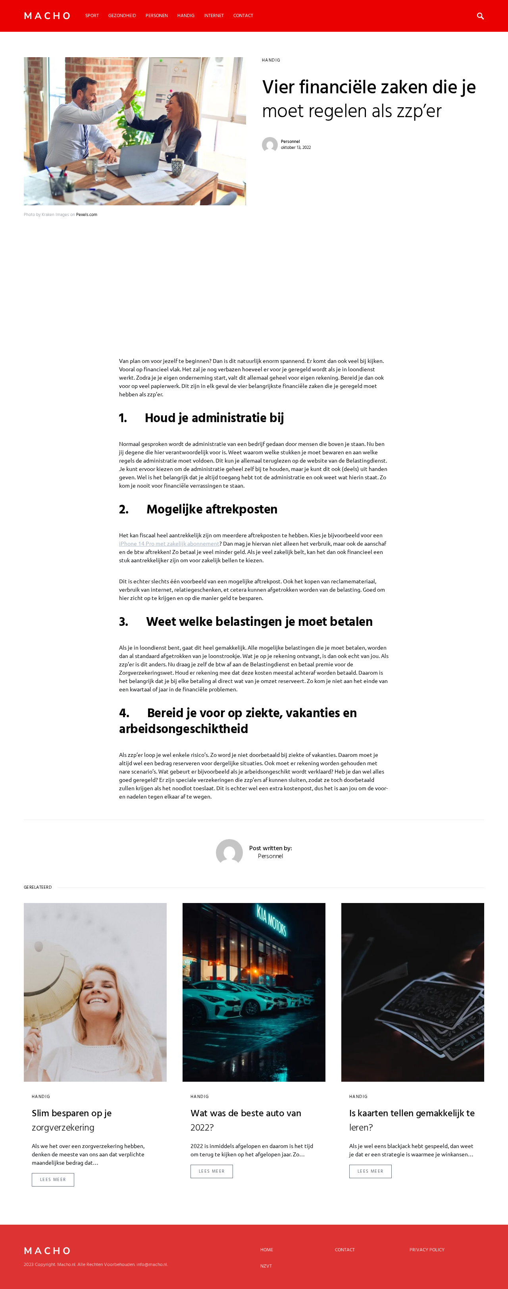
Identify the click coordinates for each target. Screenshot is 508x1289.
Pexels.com (86, 214)
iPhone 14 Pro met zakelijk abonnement (169, 543)
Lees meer (53, 1179)
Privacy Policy (427, 1250)
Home (266, 1250)
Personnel (290, 141)
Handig (271, 60)
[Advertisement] (254, 278)
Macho (48, 16)
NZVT (266, 1266)
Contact (345, 1250)
